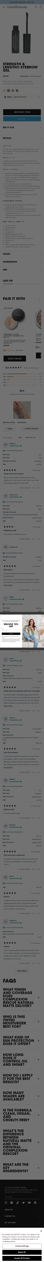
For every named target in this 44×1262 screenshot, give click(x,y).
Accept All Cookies (22, 1258)
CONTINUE (11, 633)
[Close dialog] (42, 616)
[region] (22, 1245)
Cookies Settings (22, 1246)
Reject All (22, 1252)
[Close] (41, 1231)
